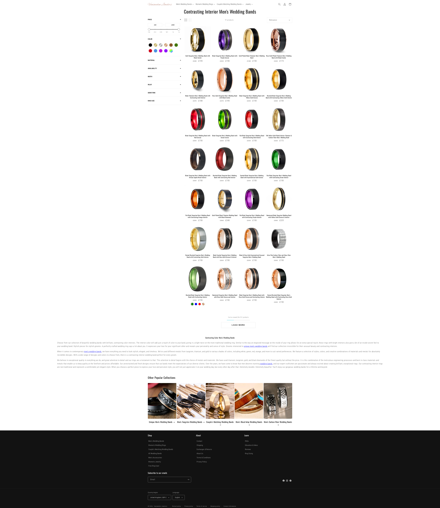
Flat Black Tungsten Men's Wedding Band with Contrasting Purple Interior (252, 216)
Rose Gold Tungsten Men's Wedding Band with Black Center (224, 97)
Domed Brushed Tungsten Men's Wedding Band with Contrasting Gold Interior (197, 256)
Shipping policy (215, 506)
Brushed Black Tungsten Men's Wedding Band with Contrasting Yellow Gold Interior (279, 97)
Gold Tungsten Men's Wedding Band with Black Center (198, 57)
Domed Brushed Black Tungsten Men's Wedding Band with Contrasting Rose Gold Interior (279, 297)
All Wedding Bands (155, 453)
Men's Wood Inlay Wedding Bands (249, 422)
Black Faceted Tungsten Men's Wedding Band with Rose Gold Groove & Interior (225, 256)
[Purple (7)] (166, 51)
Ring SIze (151, 101)
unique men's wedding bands (255, 346)
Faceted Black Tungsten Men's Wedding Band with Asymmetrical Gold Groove (252, 176)
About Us (200, 453)
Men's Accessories (155, 458)
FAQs (247, 441)
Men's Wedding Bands (156, 441)
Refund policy (176, 506)
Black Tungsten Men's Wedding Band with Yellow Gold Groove (251, 97)
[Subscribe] (188, 479)
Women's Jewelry (154, 462)
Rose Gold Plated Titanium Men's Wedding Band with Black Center (279, 57)
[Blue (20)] (156, 51)
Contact (199, 441)
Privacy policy (188, 506)
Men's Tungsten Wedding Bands (189, 422)
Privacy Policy (202, 462)
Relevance (273, 20)
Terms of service (202, 506)
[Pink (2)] (161, 51)
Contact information (230, 506)
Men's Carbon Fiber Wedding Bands (278, 422)
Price (150, 19)
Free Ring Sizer (153, 466)
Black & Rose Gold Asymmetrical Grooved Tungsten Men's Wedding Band (251, 256)
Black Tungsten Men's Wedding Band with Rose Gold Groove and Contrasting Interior (252, 296)
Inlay (150, 84)
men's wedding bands (93, 351)
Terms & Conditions (204, 458)
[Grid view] (185, 20)
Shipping (200, 445)
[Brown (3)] (171, 45)
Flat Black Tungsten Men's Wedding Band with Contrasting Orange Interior (197, 216)
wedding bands (266, 363)
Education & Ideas (251, 445)
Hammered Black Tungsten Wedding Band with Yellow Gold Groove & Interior (279, 216)
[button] (279, 4)
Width (150, 76)
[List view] (190, 20)
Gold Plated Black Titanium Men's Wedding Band (252, 57)
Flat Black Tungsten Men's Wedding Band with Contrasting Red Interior (252, 137)
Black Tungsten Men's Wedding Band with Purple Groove (224, 57)
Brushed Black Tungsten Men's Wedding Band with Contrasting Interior (198, 296)
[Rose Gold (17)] (166, 45)
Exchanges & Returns (204, 449)
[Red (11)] (150, 51)
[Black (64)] (150, 45)
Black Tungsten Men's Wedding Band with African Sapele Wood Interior (197, 176)
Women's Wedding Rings (157, 445)
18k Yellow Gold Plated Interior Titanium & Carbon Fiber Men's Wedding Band (279, 137)
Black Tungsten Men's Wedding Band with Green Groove (224, 137)
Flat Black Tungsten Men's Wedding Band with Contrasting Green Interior (279, 176)
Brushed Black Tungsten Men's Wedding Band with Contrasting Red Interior (225, 176)
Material (151, 60)
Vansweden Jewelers (160, 506)
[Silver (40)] (161, 45)
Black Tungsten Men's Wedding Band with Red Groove (197, 137)
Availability (152, 68)
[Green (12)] (176, 45)
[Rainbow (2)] (171, 51)
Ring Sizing (249, 453)
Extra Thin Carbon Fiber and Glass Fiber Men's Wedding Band (279, 256)
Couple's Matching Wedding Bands (220, 422)
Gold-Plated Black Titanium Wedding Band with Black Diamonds (225, 216)
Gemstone (151, 93)
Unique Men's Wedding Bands (160, 422)
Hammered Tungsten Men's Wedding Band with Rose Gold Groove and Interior (224, 296)
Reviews (248, 449)
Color (150, 39)
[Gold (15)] (156, 45)
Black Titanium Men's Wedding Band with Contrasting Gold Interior (197, 97)
